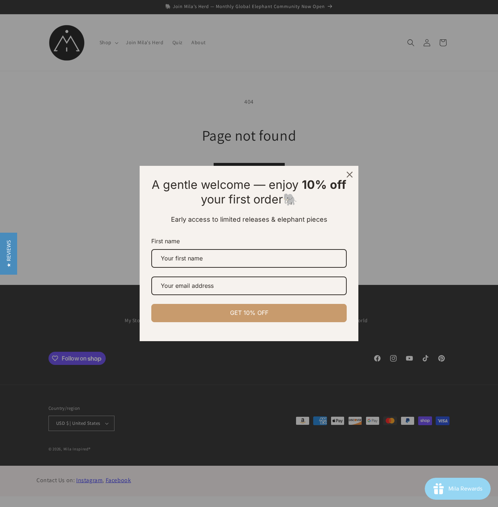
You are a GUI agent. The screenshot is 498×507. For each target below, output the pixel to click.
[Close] (349, 174)
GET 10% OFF (249, 312)
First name (165, 241)
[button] (8, 254)
